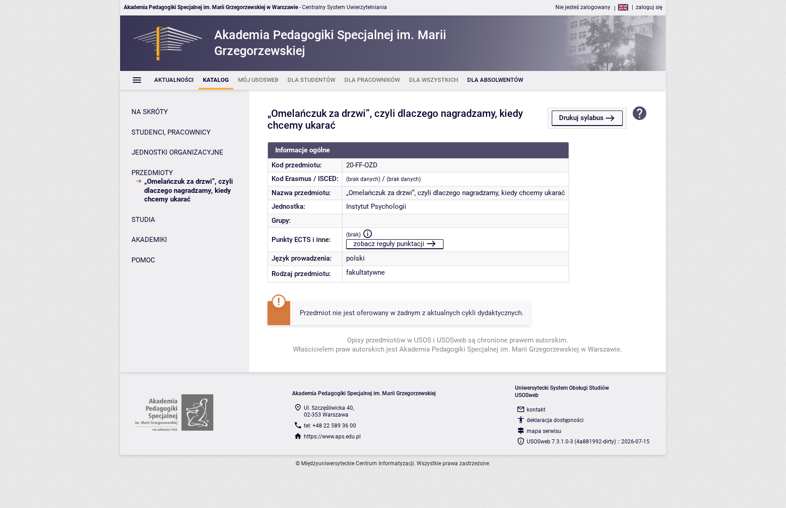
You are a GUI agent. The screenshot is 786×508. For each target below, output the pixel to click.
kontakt (536, 410)
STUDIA (143, 220)
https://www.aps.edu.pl (332, 436)
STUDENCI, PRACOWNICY (171, 132)
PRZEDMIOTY (152, 173)
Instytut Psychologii (376, 206)
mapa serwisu (544, 431)
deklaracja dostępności (555, 420)
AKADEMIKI (149, 240)
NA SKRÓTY (149, 112)
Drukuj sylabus (581, 118)
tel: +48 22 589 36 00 (330, 425)
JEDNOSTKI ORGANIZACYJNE (177, 152)
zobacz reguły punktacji (388, 244)
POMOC (143, 260)
